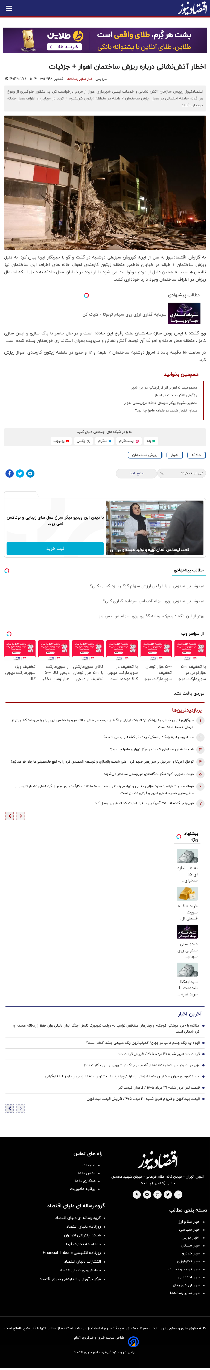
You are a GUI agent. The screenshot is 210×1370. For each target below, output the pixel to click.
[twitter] (168, 1194)
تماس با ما (86, 1173)
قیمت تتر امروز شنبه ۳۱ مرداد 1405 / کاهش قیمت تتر (159, 1087)
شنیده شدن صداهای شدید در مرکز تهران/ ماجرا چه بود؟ (152, 749)
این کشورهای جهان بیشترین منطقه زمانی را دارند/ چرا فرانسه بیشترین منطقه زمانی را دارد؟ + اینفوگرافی (122, 1076)
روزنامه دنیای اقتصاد (83, 1226)
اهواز (174, 455)
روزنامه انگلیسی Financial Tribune (72, 1253)
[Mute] (119, 551)
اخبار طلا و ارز (189, 1221)
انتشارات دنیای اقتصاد (82, 1261)
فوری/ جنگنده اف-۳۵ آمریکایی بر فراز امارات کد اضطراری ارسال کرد (144, 803)
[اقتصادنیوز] (157, 1159)
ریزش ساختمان (145, 455)
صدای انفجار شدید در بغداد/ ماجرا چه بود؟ (166, 410)
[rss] (137, 1194)
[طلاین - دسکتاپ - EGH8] (105, 40)
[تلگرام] (30, 473)
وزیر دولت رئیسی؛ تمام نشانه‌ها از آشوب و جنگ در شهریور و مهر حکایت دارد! (142, 1065)
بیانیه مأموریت (82, 1189)
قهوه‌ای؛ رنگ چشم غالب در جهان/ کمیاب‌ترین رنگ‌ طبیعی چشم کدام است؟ (143, 1042)
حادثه (196, 455)
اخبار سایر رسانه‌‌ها (185, 1293)
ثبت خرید (55, 549)
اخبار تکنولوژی (188, 1261)
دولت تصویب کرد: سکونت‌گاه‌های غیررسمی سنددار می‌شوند (149, 774)
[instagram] (157, 1194)
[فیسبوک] (9, 473)
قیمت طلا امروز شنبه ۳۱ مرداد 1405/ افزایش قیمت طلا (159, 1054)
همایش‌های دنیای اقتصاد (80, 1270)
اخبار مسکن (190, 1245)
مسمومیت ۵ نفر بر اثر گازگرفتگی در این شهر (164, 387)
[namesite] (192, 8)
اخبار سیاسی (189, 1229)
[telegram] (147, 1194)
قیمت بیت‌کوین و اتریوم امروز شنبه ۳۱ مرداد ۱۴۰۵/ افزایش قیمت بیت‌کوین (143, 1098)
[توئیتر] (20, 473)
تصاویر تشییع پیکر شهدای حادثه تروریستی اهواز (160, 403)
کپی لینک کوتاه (192, 473)
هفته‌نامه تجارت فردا (83, 1244)
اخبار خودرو (191, 1253)
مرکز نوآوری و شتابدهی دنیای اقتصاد (70, 1279)
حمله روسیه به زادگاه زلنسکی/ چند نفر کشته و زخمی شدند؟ (148, 737)
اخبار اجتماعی (189, 1277)
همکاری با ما (85, 1181)
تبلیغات (89, 1165)
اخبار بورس (191, 1237)
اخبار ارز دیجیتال (186, 1285)
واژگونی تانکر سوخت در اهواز (176, 395)
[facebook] (179, 1194)
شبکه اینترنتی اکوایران (82, 1235)
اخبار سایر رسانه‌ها (80, 79)
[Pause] (111, 551)
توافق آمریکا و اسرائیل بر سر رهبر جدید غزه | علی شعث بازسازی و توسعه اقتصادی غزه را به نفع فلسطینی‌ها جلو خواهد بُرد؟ (102, 761)
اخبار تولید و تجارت (184, 1269)
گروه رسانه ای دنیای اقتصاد (78, 1218)
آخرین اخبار (190, 1014)
